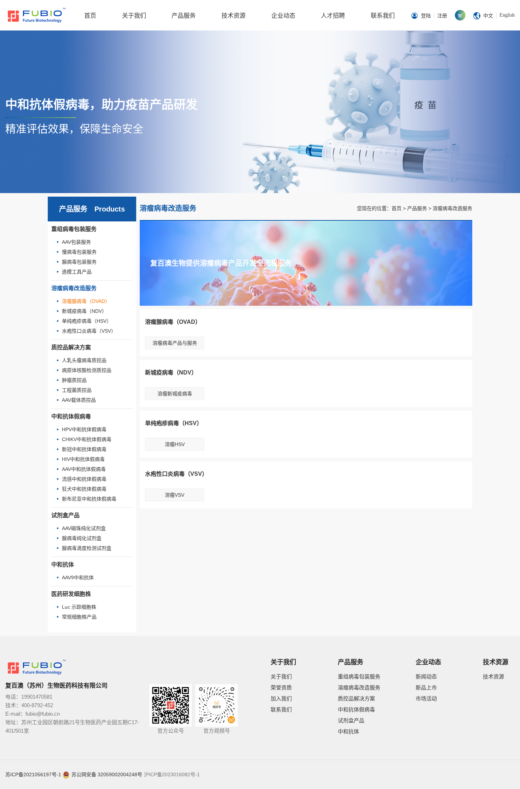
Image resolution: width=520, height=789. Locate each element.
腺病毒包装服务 (79, 262)
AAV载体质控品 (79, 400)
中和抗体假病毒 (71, 416)
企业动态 (283, 15)
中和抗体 (62, 565)
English (507, 14)
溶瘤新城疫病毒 (174, 393)
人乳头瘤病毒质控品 (84, 360)
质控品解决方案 (71, 347)
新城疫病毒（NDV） (84, 311)
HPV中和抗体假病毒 (84, 429)
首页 (90, 15)
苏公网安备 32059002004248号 (106, 774)
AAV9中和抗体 (78, 577)
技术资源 (233, 15)
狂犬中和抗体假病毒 (84, 489)
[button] (17, 112)
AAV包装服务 (76, 242)
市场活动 (426, 698)
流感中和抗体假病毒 (84, 479)
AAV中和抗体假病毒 (84, 469)
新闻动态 (426, 677)
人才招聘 (333, 15)
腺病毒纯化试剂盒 (82, 538)
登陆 (426, 15)
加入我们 (281, 698)
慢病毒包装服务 (79, 252)
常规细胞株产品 (79, 617)
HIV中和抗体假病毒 (83, 459)
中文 (488, 15)
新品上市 (426, 687)
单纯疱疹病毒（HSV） (86, 321)
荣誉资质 (281, 687)
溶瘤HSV (175, 444)
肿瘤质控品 (74, 380)
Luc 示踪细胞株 (79, 607)
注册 (442, 15)
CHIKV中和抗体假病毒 (86, 439)
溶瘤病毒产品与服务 (174, 343)
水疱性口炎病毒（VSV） (89, 331)
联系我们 (383, 15)
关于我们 (134, 15)
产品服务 (184, 15)
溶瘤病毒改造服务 (74, 288)
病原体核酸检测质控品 (86, 370)
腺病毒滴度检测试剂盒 (86, 548)
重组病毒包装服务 (74, 229)
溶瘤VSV (174, 495)
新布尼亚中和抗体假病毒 (89, 499)
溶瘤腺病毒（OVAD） (86, 301)
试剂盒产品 (65, 515)
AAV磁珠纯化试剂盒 (84, 528)
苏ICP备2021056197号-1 (33, 774)
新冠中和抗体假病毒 (84, 449)
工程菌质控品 (77, 390)
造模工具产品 (77, 272)
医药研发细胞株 (71, 594)
